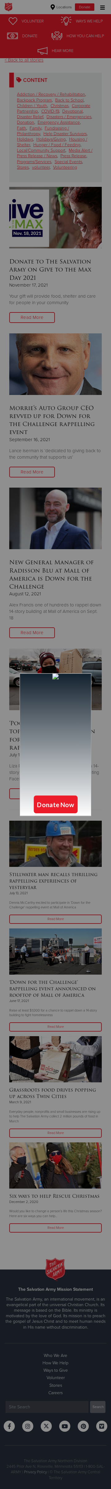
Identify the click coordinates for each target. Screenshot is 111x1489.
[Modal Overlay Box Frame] (55, 744)
